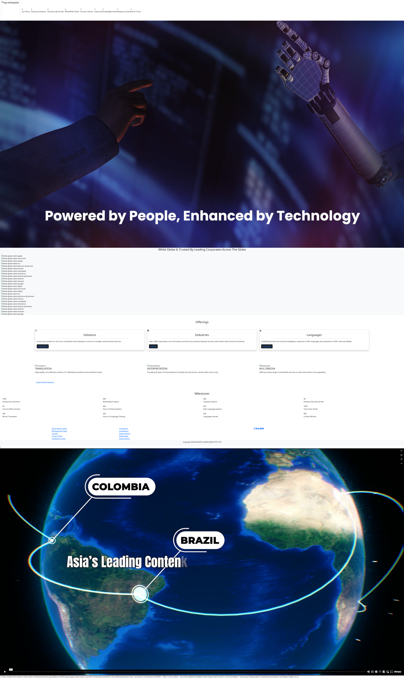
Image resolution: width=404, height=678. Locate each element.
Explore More (124, 439)
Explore (153, 346)
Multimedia (123, 436)
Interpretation (124, 433)
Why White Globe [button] (72, 11)
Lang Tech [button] (99, 11)
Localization (124, 431)
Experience (266, 346)
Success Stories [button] (87, 11)
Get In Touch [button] (136, 11)
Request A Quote (124, 11)
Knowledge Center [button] (110, 11)
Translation (123, 428)
